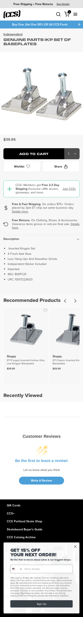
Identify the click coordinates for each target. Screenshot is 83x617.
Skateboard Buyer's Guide (24, 529)
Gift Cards (13, 505)
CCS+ (10, 513)
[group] (41, 4)
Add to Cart (34, 154)
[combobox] (16, 569)
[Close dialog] (75, 547)
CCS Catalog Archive (21, 537)
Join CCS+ (69, 189)
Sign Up (41, 604)
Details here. (20, 211)
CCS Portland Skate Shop (24, 521)
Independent (13, 34)
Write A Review (41, 480)
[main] (41, 263)
